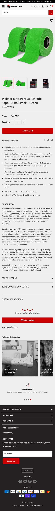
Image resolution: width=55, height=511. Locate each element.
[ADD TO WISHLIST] (51, 20)
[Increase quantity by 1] (23, 122)
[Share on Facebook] (45, 140)
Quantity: (6, 122)
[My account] (42, 6)
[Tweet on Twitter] (52, 140)
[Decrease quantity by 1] (13, 122)
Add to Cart (27, 131)
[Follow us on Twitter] (25, 481)
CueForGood (37, 505)
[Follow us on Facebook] (20, 481)
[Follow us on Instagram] (30, 481)
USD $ (25, 470)
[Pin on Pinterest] (48, 140)
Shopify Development (21, 505)
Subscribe (11, 461)
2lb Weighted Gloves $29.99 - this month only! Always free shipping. (27, 1)
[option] (7, 83)
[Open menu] (3, 6)
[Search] (50, 12)
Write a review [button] (27, 320)
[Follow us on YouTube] (35, 481)
